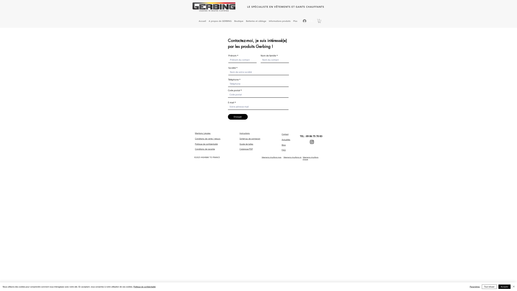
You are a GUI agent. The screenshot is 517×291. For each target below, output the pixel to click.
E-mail (231, 102)
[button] (319, 21)
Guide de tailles (246, 144)
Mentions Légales (203, 133)
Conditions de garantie (205, 149)
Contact (285, 134)
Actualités (286, 139)
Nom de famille (268, 56)
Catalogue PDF (246, 149)
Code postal (234, 90)
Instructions (245, 133)
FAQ (284, 150)
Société (232, 68)
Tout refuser (489, 286)
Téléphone (233, 80)
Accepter (504, 286)
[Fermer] (513, 287)
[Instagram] (312, 142)
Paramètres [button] (475, 286)
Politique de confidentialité (206, 144)
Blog (284, 145)
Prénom (232, 56)
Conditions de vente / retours (207, 138)
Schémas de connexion (250, 138)
